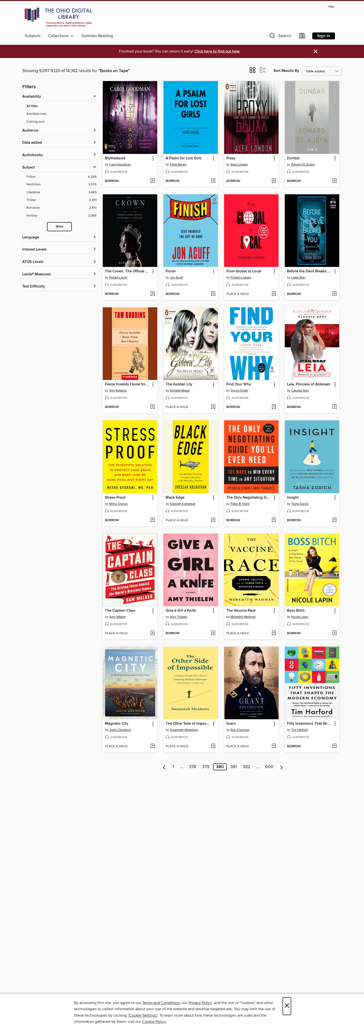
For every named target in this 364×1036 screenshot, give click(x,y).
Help (331, 7)
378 (192, 767)
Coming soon (35, 122)
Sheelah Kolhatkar (182, 504)
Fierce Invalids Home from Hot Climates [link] (127, 384)
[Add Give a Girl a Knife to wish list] (213, 633)
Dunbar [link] (293, 158)
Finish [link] (171, 271)
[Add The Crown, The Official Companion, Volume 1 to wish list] (152, 294)
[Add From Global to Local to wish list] (274, 294)
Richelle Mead (179, 391)
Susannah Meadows (184, 730)
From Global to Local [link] (243, 271)
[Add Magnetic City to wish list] (152, 746)
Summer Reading (97, 36)
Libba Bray (298, 278)
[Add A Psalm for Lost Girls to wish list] (213, 181)
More (59, 227)
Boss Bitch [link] (296, 610)
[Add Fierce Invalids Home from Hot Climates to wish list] (152, 407)
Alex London (239, 165)
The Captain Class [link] (120, 610)
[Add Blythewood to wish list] (152, 181)
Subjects (33, 36)
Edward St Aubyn (303, 165)
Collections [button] (59, 36)
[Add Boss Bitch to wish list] (334, 633)
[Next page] (281, 767)
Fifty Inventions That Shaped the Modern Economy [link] (309, 723)
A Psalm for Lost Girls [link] (184, 158)
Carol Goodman (120, 165)
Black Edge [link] (175, 497)
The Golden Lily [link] (179, 384)
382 (246, 767)
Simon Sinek (239, 391)
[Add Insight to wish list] (334, 520)
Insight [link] (293, 497)
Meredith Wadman (243, 617)
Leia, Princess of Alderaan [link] (308, 384)
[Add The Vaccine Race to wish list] (274, 633)
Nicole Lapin (299, 617)
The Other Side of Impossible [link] (188, 723)
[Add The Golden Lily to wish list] (213, 407)
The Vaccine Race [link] (241, 610)
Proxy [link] (230, 158)
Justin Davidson (120, 730)
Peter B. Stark (240, 504)
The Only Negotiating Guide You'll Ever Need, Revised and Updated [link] (249, 497)
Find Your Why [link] (238, 384)
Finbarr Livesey (241, 278)
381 (233, 767)
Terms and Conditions (161, 1002)
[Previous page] (164, 767)
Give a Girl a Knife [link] (181, 610)
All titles (32, 106)
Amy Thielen (178, 617)
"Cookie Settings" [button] (142, 1015)
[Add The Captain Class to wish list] (152, 633)
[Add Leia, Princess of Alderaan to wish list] (334, 407)
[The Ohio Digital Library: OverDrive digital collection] (58, 17)
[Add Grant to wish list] (274, 746)
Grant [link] (231, 723)
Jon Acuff (176, 278)
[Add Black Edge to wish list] (213, 520)
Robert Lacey (118, 278)
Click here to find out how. (217, 51)
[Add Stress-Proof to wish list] (152, 520)
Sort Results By (286, 70)
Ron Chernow (240, 730)
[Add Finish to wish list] (213, 294)
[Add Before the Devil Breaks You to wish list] (334, 294)
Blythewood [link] (115, 158)
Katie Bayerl (178, 165)
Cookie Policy (154, 1021)
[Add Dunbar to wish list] (334, 181)
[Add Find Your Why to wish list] (274, 407)
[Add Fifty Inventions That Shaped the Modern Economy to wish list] (334, 746)
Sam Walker (117, 617)
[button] (280, 37)
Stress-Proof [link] (115, 497)
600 (269, 767)
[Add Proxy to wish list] (274, 181)
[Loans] (302, 37)
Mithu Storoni (118, 504)
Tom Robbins (118, 391)
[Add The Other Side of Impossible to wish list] (213, 746)
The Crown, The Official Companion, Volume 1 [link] (127, 271)
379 (205, 767)
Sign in (323, 36)
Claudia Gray (300, 391)
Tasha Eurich (300, 504)
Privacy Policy (200, 1002)
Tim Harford (299, 730)
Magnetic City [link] (116, 723)
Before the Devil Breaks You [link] (309, 271)
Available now (36, 114)
